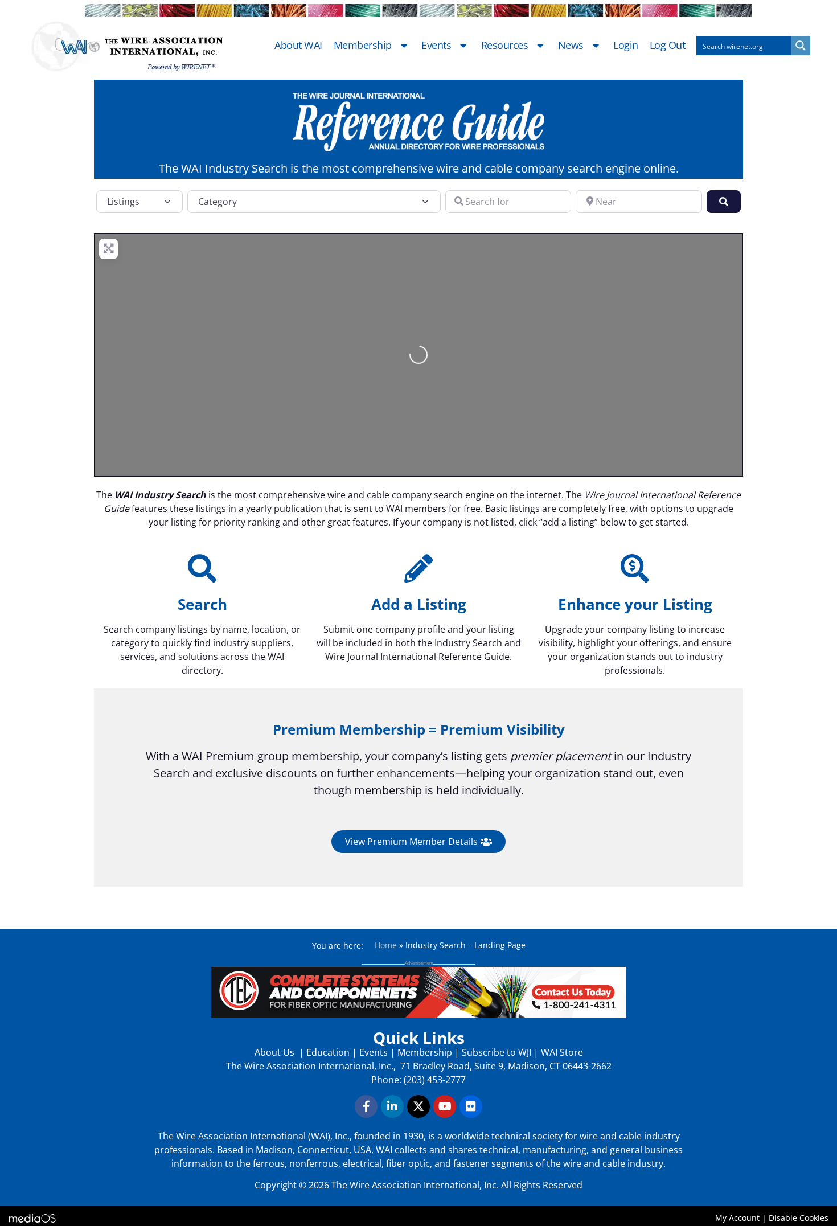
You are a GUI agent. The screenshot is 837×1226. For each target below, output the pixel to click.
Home (386, 945)
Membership (363, 45)
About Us (276, 1052)
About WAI (298, 45)
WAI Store (561, 1052)
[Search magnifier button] (800, 45)
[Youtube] (444, 1106)
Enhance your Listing (635, 604)
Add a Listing (418, 604)
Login (625, 45)
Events (436, 45)
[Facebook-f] (366, 1106)
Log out (668, 45)
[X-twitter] (418, 1106)
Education (328, 1052)
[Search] (202, 568)
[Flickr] (470, 1106)
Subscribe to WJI (495, 1052)
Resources (504, 45)
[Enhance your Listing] (635, 568)
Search (202, 604)
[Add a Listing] (418, 568)
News (571, 45)
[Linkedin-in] (392, 1106)
